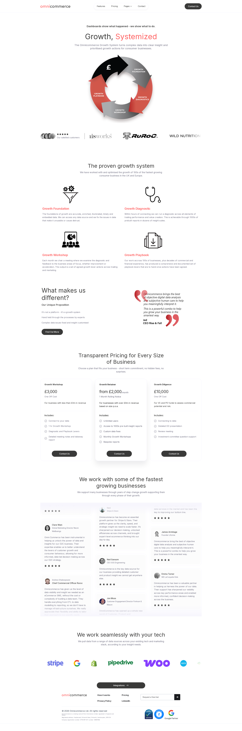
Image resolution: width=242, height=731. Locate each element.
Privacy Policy (104, 701)
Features (101, 6)
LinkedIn (126, 701)
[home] (47, 6)
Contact (141, 6)
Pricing (114, 6)
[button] (128, 6)
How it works (103, 695)
